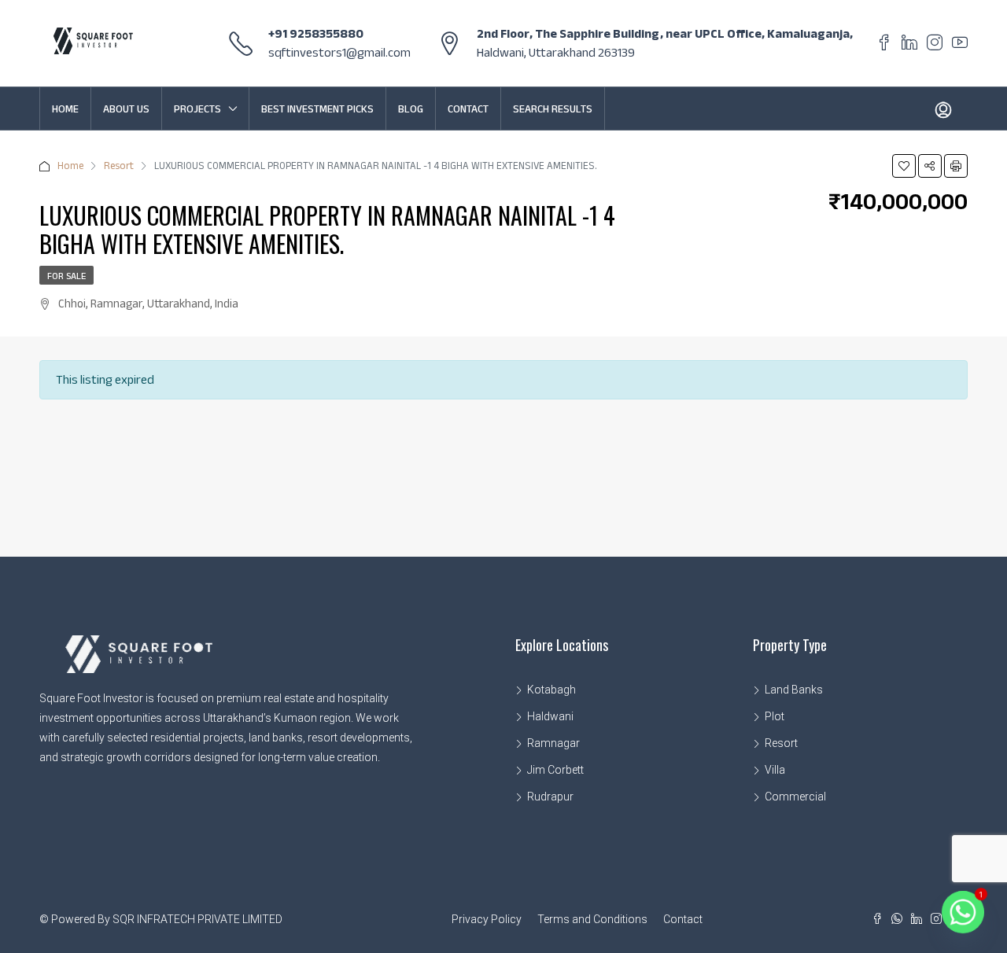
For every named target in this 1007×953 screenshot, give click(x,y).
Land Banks (794, 689)
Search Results (552, 108)
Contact (468, 108)
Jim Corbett (555, 770)
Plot (774, 716)
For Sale (66, 275)
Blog (410, 108)
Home (65, 108)
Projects (197, 108)
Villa (775, 770)
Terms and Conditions (592, 919)
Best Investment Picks (317, 108)
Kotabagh (551, 689)
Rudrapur (550, 796)
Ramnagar (553, 743)
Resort (119, 165)
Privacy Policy (487, 919)
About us (126, 108)
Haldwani (550, 716)
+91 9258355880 (315, 33)
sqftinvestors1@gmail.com (339, 52)
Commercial (795, 796)
